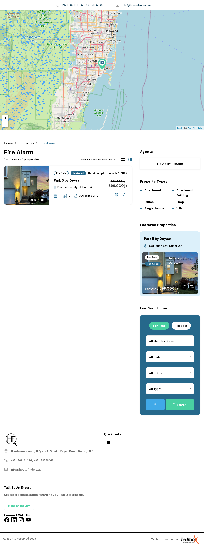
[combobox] (104, 159)
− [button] (5, 124)
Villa (179, 208)
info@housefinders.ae (136, 5)
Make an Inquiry (19, 506)
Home (8, 143)
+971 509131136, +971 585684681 (83, 5)
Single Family (154, 208)
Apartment (152, 190)
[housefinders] (11, 439)
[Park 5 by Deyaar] (102, 64)
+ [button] (5, 118)
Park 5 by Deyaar (67, 180)
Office (149, 202)
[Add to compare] (124, 195)
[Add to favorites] (116, 195)
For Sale (61, 173)
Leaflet (180, 128)
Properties (26, 143)
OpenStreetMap (195, 128)
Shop (180, 202)
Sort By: (85, 159)
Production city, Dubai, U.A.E (75, 187)
